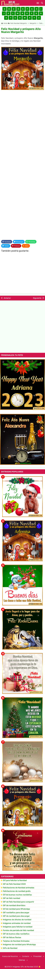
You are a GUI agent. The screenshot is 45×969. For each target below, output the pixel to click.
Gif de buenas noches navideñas (17, 895)
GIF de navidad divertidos (14, 905)
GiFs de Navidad (10, 948)
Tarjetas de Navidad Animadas (16, 941)
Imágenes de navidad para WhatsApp (19, 944)
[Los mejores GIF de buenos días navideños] (22, 585)
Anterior (7, 298)
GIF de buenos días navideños (16, 934)
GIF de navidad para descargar (16, 916)
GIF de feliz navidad (11, 898)
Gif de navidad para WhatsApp (16, 909)
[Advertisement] (22, 115)
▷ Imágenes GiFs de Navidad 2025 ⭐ (25, 967)
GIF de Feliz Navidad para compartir (18, 902)
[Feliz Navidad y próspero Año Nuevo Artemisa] (22, 540)
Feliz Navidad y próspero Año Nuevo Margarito (21, 30)
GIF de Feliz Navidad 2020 (14, 884)
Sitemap (22, 960)
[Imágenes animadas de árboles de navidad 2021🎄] (22, 717)
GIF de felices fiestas (12, 937)
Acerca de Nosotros (10, 956)
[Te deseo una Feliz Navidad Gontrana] (22, 850)
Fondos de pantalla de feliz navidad (18, 930)
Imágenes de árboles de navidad (17, 919)
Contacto (25, 956)
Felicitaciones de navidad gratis (17, 891)
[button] (4, 9)
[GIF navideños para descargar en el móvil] (22, 673)
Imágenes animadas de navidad (17, 923)
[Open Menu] (37, 3)
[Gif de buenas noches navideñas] (22, 629)
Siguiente (37, 298)
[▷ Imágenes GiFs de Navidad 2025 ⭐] (10, 3)
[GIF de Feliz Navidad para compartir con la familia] (22, 761)
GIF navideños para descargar (16, 912)
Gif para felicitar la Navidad (15, 880)
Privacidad (37, 956)
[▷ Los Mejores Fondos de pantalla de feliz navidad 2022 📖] (22, 496)
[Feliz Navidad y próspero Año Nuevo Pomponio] (22, 806)
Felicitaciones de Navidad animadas (18, 887)
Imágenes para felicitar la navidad (17, 926)
